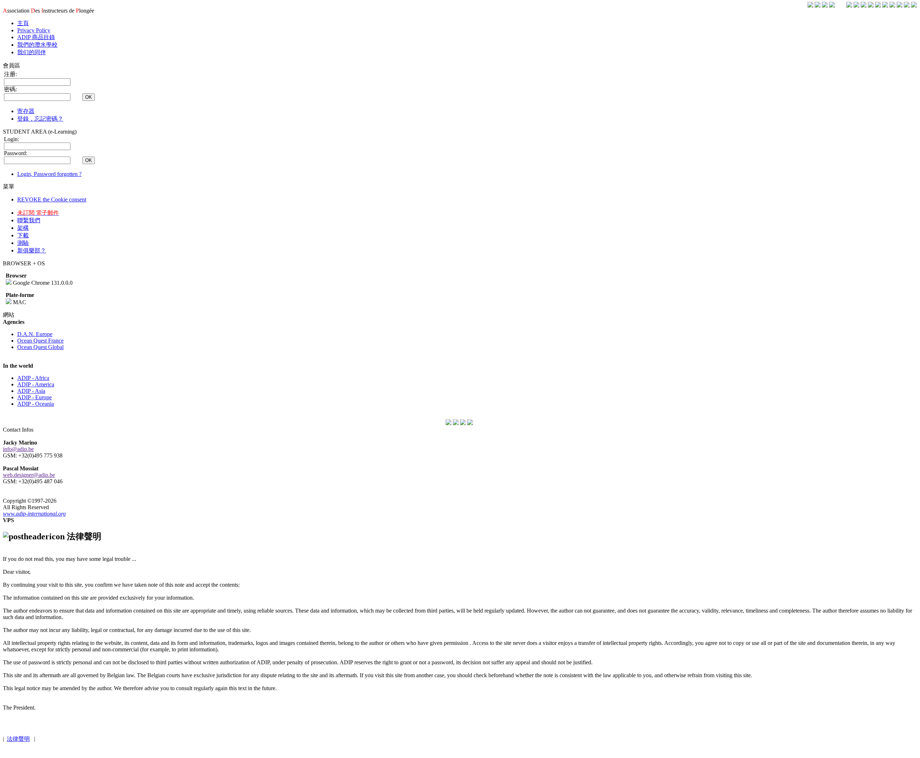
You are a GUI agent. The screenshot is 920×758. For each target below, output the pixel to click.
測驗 (23, 243)
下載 (23, 235)
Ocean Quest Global (40, 347)
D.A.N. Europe (34, 334)
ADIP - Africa (33, 378)
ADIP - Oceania (35, 404)
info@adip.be (18, 449)
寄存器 (25, 111)
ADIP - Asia (31, 391)
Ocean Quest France (40, 341)
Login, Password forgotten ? (49, 174)
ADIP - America (35, 384)
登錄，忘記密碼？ (40, 119)
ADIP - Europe (34, 397)
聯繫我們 (28, 220)
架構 (23, 228)
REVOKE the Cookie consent (51, 199)
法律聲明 (18, 739)
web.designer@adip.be (29, 475)
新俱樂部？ (31, 250)
